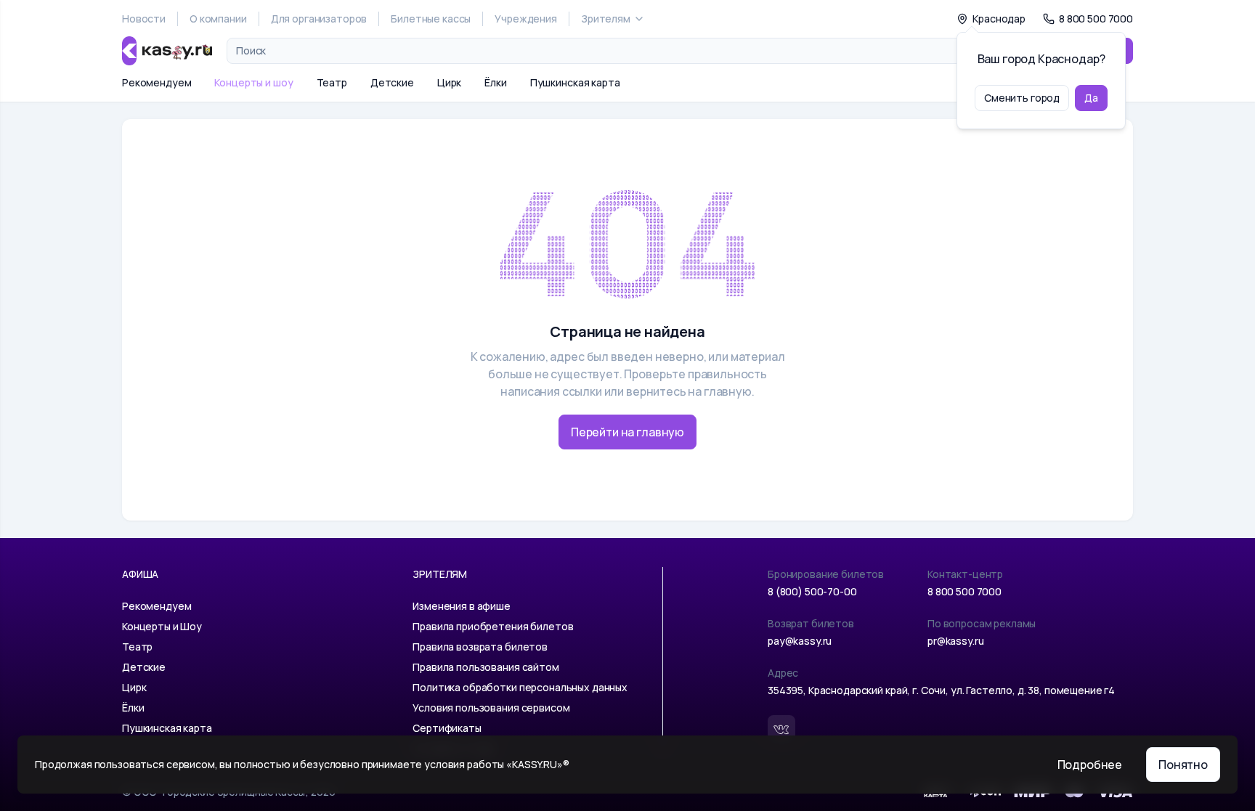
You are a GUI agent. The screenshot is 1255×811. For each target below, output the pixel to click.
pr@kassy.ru (955, 641)
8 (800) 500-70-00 (812, 591)
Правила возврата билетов (480, 646)
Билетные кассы (431, 18)
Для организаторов (319, 18)
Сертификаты (447, 728)
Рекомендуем (156, 82)
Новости (144, 18)
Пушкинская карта (575, 82)
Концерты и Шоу (162, 626)
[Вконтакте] (781, 729)
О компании (218, 18)
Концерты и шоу (253, 82)
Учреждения (526, 18)
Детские (392, 82)
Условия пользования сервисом (491, 707)
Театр (332, 82)
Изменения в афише (462, 606)
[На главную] (167, 50)
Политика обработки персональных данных (520, 687)
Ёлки (495, 82)
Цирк (449, 82)
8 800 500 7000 (964, 591)
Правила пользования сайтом (486, 667)
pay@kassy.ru (800, 641)
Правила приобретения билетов (493, 626)
